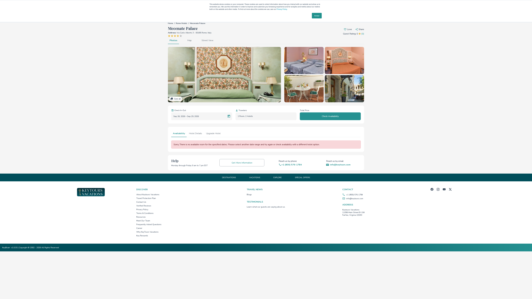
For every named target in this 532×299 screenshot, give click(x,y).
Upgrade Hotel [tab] (213, 133)
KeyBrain (6, 247)
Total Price (304, 110)
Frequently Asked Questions (148, 224)
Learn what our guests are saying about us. (266, 207)
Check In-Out (180, 110)
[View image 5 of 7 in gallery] (344, 88)
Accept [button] (316, 15)
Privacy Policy (282, 9)
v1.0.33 (14, 247)
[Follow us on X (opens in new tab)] (450, 189)
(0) (362, 33)
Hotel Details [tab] (195, 133)
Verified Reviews (143, 205)
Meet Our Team (143, 220)
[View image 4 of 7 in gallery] (304, 88)
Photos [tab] (173, 40)
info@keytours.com (354, 198)
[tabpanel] (266, 74)
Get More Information (242, 162)
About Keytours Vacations (147, 194)
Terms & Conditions (145, 213)
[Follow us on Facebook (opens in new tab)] (432, 189)
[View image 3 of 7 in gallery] (344, 60)
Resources (141, 217)
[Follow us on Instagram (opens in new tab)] (438, 189)
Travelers (243, 110)
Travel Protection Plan (146, 198)
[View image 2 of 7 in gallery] (304, 60)
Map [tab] (189, 40)
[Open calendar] (229, 116)
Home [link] (170, 23)
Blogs (249, 194)
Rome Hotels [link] (181, 23)
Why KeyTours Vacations (147, 232)
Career (139, 228)
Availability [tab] (179, 133)
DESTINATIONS (229, 177)
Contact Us (141, 202)
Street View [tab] (207, 40)
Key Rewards (142, 235)
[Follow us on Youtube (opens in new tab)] (444, 189)
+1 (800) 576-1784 (354, 194)
